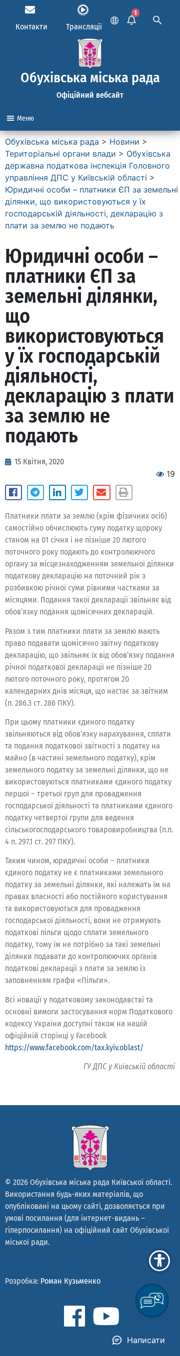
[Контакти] (30, 10)
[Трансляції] (83, 10)
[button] (13, 493)
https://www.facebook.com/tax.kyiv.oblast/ (74, 1047)
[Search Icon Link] (157, 19)
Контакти (32, 26)
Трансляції (84, 26)
